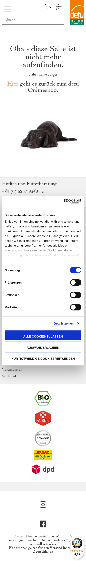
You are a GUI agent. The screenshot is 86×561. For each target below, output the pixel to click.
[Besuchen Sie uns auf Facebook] (43, 524)
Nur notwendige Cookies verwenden (43, 358)
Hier (13, 84)
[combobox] (33, 20)
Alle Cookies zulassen (43, 336)
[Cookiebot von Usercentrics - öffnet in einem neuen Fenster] (63, 201)
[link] (45, 7)
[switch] (75, 283)
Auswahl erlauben (43, 347)
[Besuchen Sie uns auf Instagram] (43, 504)
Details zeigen (64, 323)
